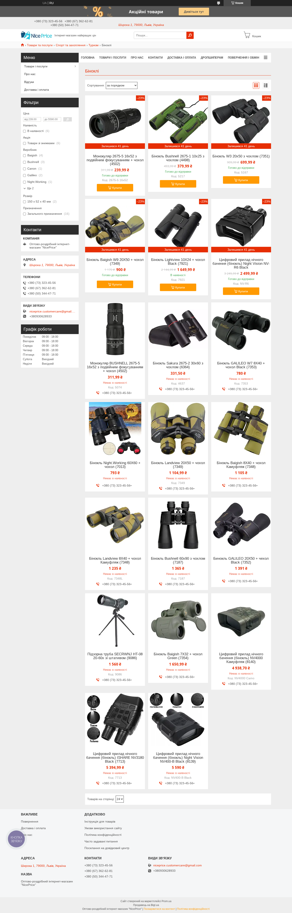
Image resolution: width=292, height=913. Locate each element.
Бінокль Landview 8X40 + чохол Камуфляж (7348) (115, 560)
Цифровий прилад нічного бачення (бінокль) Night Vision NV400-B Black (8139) (178, 758)
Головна (87, 57)
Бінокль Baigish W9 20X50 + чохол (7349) (115, 262)
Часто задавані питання (101, 841)
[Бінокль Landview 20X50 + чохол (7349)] (178, 429)
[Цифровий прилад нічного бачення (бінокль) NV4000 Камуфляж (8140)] (241, 620)
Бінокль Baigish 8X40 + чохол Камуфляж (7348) (241, 465)
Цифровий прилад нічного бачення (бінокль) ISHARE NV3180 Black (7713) (115, 758)
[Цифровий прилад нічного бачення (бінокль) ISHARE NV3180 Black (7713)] (115, 719)
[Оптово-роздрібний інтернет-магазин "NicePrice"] (36, 35)
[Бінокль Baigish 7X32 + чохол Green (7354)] (178, 620)
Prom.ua (166, 901)
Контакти (155, 57)
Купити (117, 187)
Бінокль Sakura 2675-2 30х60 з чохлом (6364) (178, 365)
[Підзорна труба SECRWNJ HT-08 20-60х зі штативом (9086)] (115, 620)
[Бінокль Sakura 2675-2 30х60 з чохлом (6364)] (178, 329)
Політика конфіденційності (102, 834)
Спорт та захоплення (71, 45)
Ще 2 (30, 188)
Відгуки (29, 82)
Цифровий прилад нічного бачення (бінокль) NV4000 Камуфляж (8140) (241, 658)
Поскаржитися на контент (159, 908)
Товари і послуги (112, 57)
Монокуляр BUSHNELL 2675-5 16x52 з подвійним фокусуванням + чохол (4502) (115, 367)
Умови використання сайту (103, 828)
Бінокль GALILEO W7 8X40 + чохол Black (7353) (241, 365)
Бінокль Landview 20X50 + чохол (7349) (178, 465)
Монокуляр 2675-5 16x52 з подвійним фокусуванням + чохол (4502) (115, 160)
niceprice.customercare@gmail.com (53, 311)
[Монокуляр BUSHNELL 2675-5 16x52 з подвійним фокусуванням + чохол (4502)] (115, 329)
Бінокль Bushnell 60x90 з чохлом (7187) (178, 560)
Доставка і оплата (181, 57)
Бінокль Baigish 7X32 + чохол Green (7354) (178, 656)
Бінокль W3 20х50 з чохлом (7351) (241, 156)
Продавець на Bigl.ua (146, 905)
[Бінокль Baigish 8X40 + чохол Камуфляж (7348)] (241, 429)
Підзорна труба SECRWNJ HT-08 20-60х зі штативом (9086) (115, 656)
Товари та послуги (40, 45)
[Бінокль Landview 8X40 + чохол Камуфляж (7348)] (115, 524)
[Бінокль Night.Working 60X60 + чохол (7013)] (115, 429)
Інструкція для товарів (99, 821)
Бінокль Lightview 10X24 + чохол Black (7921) (178, 262)
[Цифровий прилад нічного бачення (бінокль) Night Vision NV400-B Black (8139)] (178, 719)
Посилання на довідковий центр (106, 848)
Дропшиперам (212, 57)
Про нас (137, 57)
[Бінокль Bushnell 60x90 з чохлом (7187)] (178, 524)
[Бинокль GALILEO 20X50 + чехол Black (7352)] (241, 524)
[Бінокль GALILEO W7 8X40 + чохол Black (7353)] (241, 329)
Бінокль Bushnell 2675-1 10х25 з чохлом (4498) (178, 158)
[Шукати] (190, 35)
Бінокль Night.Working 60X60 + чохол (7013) (115, 465)
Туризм (93, 45)
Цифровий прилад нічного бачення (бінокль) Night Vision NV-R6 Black (241, 263)
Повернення (29, 821)
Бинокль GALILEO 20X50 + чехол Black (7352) (241, 560)
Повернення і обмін (243, 57)
